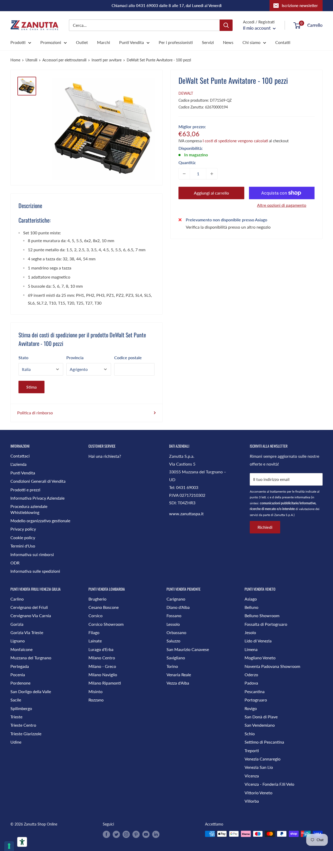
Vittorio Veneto (258, 792)
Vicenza (252, 775)
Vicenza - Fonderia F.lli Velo (269, 784)
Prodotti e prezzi (25, 489)
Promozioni (50, 42)
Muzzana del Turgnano (30, 657)
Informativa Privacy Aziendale (37, 497)
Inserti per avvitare (106, 60)
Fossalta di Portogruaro (266, 624)
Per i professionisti (176, 42)
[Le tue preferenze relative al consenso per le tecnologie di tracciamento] (9, 846)
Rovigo (251, 708)
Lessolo (173, 624)
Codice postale (128, 357)
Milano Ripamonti (104, 682)
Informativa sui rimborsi (32, 554)
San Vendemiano (260, 725)
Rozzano (96, 699)
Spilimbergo (21, 708)
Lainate (95, 640)
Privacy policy (23, 528)
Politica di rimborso (35, 412)
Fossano (173, 615)
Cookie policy (22, 537)
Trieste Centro (23, 725)
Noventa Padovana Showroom (272, 666)
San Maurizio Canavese (187, 649)
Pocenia (17, 674)
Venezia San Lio (259, 767)
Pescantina (255, 691)
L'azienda (18, 464)
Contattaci (20, 455)
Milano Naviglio (102, 674)
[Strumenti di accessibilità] (22, 842)
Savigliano (175, 657)
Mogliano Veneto (260, 657)
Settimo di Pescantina (264, 741)
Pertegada (19, 666)
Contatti (282, 42)
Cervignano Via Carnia (30, 615)
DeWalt (185, 93)
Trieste (16, 716)
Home (15, 60)
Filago (93, 632)
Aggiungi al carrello (211, 192)
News (228, 42)
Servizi (208, 42)
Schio (250, 733)
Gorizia (16, 624)
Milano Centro (101, 657)
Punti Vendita (131, 42)
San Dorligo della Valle (30, 691)
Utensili (31, 60)
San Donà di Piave (261, 716)
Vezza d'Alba (177, 682)
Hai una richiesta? (104, 456)
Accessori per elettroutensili (64, 60)
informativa (302, 497)
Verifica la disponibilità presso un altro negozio (228, 226)
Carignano (175, 598)
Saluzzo (173, 640)
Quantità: (187, 162)
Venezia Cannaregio (262, 758)
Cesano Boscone (103, 607)
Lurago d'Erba (100, 649)
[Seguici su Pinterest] (136, 834)
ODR (15, 562)
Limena (251, 649)
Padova (251, 682)
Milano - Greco (102, 666)
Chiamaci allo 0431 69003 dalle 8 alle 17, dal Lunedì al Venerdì (167, 5)
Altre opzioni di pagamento (281, 205)
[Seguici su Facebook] (106, 834)
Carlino (17, 598)
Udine (15, 741)
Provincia (75, 357)
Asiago (251, 598)
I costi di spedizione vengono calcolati (235, 140)
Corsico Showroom (106, 624)
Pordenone (20, 682)
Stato (23, 357)
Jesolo (250, 632)
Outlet (82, 42)
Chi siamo (251, 42)
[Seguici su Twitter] (116, 834)
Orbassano (176, 632)
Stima (31, 386)
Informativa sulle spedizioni (35, 571)
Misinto (95, 691)
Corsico (95, 615)
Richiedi (265, 527)
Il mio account (257, 28)
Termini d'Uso (22, 545)
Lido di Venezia (258, 640)
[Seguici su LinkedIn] (155, 834)
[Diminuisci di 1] (184, 173)
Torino (172, 666)
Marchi (103, 42)
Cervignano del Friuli (29, 607)
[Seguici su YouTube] (146, 834)
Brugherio (97, 598)
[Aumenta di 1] (211, 173)
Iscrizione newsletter (300, 5)
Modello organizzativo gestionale (40, 520)
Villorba (252, 800)
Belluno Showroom (262, 615)
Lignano (17, 640)
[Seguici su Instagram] (126, 834)
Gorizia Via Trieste (26, 632)
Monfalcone (21, 649)
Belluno (251, 607)
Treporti (252, 750)
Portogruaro (256, 699)
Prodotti (17, 42)
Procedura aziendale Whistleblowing (28, 509)
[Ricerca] (226, 25)
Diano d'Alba (178, 607)
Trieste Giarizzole (25, 733)
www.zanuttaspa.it (186, 513)
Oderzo (251, 674)
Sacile (15, 699)
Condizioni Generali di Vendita (38, 481)
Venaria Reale (178, 674)
